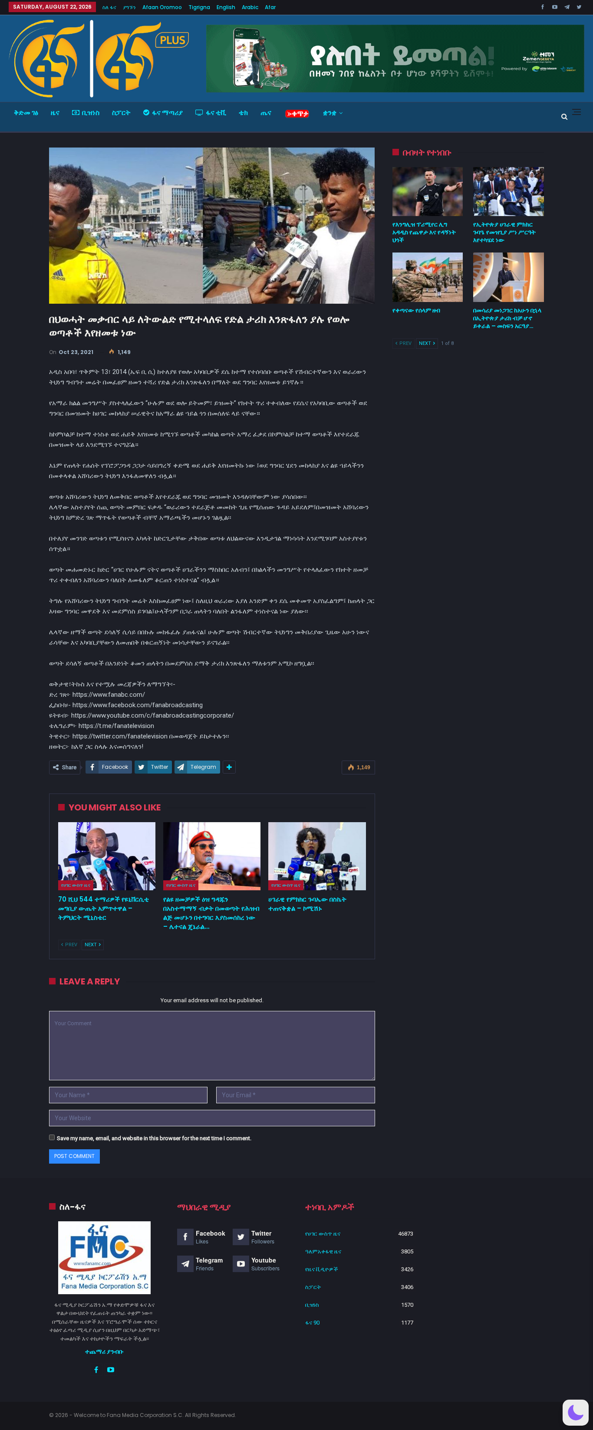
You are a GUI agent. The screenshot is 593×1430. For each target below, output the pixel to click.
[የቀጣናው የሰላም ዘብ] (427, 277)
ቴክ (243, 113)
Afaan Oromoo (162, 7)
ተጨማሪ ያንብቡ (104, 1351)
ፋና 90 (312, 1322)
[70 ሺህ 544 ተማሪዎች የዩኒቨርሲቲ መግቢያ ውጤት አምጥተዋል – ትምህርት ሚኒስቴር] (106, 856)
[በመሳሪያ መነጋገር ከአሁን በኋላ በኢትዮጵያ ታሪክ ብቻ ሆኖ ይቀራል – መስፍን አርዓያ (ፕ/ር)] (508, 277)
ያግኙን (129, 7)
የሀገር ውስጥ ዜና (75, 885)
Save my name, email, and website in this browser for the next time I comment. (154, 1138)
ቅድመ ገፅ (26, 113)
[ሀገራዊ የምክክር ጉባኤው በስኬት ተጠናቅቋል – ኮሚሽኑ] (317, 856)
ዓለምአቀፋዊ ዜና (323, 1251)
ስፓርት (121, 113)
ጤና (265, 113)
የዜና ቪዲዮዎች (321, 1269)
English (226, 7)
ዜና (55, 113)
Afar (270, 7)
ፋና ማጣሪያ (167, 113)
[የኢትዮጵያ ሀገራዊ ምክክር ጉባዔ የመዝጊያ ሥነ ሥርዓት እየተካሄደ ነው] (508, 191)
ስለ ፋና (109, 7)
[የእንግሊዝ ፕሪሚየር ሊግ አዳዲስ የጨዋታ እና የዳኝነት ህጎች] (427, 191)
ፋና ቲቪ (216, 113)
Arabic (250, 7)
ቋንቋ (329, 113)
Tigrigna (199, 7)
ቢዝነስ (90, 113)
